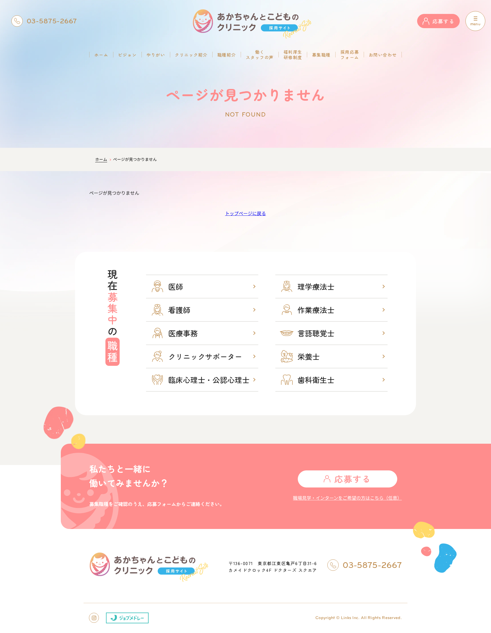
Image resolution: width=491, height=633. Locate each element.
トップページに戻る (245, 213)
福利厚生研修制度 (293, 54)
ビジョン (127, 55)
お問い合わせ (383, 55)
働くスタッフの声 (260, 54)
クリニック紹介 (191, 55)
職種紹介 (226, 55)
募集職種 (321, 55)
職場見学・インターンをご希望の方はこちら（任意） (347, 497)
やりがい (155, 55)
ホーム (101, 55)
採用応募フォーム (349, 54)
